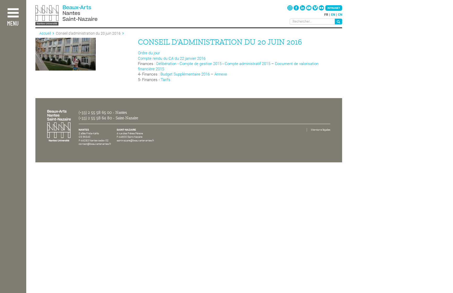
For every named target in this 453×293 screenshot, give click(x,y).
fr (326, 15)
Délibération (166, 63)
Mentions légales (320, 129)
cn (340, 15)
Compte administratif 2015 (247, 63)
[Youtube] (309, 9)
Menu (13, 24)
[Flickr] (321, 9)
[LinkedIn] (303, 9)
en (333, 15)
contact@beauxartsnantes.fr (95, 143)
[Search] (338, 21)
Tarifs (165, 79)
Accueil (45, 33)
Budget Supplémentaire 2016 (185, 74)
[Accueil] (78, 15)
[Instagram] (290, 9)
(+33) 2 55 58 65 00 (95, 112)
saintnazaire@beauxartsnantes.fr (135, 140)
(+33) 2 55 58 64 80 (95, 118)
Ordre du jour (149, 53)
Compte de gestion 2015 (201, 63)
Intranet (333, 8)
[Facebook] (297, 9)
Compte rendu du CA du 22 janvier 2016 (172, 58)
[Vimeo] (315, 9)
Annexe (220, 74)
